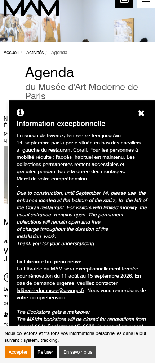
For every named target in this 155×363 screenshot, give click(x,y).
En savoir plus (77, 352)
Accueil (11, 52)
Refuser (45, 352)
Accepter (18, 352)
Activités (35, 52)
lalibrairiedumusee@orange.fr (50, 290)
